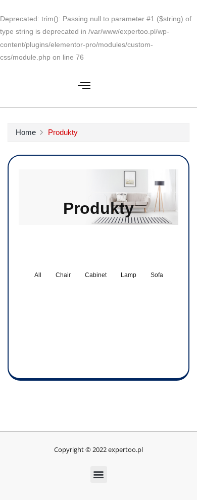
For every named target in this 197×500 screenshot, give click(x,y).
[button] (84, 85)
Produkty (63, 132)
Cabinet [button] (96, 275)
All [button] (37, 275)
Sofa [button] (157, 275)
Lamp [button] (128, 275)
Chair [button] (63, 275)
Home (26, 132)
